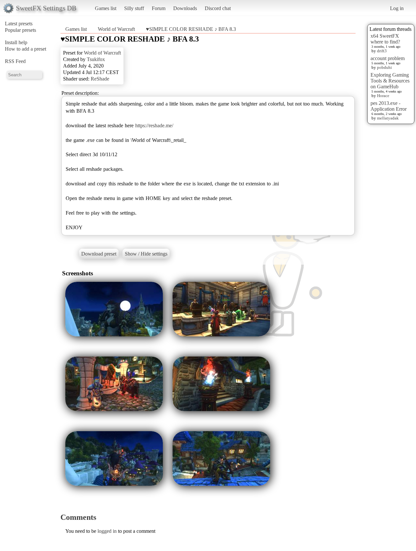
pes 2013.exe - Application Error (388, 106)
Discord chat (218, 8)
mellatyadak (388, 118)
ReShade (100, 78)
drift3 (382, 50)
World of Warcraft (116, 29)
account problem (387, 58)
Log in (397, 8)
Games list (105, 8)
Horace (383, 95)
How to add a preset (25, 49)
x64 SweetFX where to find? (385, 38)
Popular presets (20, 30)
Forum (158, 8)
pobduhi (384, 67)
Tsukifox (96, 59)
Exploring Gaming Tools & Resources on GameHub (390, 80)
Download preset (98, 254)
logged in (107, 531)
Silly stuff (134, 8)
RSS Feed (15, 61)
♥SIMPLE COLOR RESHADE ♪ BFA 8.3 (191, 29)
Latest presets (18, 23)
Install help (16, 42)
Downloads (185, 8)
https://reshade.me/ (154, 125)
